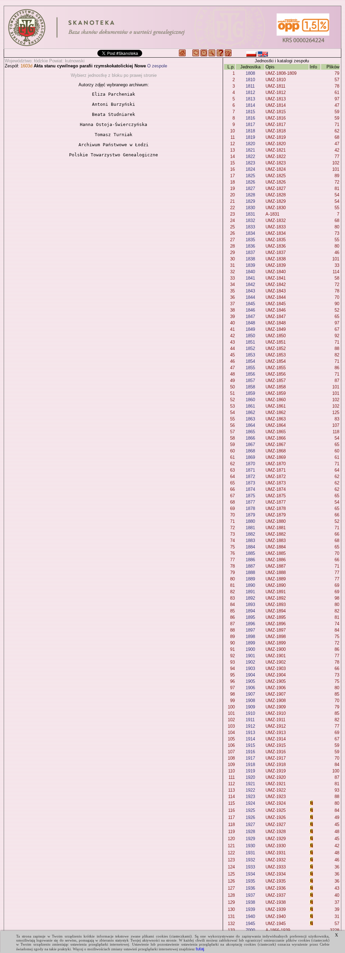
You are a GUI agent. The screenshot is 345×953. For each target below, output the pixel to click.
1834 (250, 233)
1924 (250, 803)
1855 (250, 367)
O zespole (157, 65)
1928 (250, 831)
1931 (250, 852)
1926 (250, 817)
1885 (250, 553)
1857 (250, 380)
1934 (250, 874)
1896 (250, 623)
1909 (250, 706)
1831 (250, 214)
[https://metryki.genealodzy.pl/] (172, 27)
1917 (250, 758)
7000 (250, 930)
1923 (250, 796)
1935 (250, 881)
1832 (250, 220)
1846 (250, 310)
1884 (250, 546)
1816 (250, 118)
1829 (250, 201)
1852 (250, 348)
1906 (250, 687)
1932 (250, 859)
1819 (250, 137)
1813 (250, 98)
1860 (250, 399)
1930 (250, 845)
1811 (250, 86)
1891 (250, 591)
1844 (250, 297)
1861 (250, 406)
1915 (250, 745)
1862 (250, 412)
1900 (250, 649)
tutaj (200, 948)
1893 (250, 604)
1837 (250, 252)
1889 (250, 578)
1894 (250, 610)
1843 (250, 290)
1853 (250, 354)
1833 (250, 226)
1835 (250, 239)
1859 (250, 393)
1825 (250, 175)
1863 (250, 418)
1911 (250, 719)
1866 (250, 438)
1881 (250, 527)
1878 (250, 508)
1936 (250, 888)
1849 (250, 329)
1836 (250, 246)
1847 (250, 316)
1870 (250, 463)
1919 (250, 770)
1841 (250, 278)
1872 (250, 476)
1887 (250, 566)
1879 (250, 514)
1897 (250, 630)
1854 (250, 361)
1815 (250, 111)
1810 (250, 79)
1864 (250, 425)
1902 (250, 662)
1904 (250, 674)
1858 (250, 386)
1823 (250, 162)
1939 (250, 909)
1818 (250, 130)
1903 (250, 668)
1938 (250, 902)
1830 (250, 207)
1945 (250, 923)
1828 (250, 194)
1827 (250, 188)
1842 (250, 284)
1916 (250, 751)
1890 (250, 585)
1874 (250, 489)
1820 (250, 143)
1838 (250, 258)
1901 (250, 655)
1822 (250, 156)
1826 (250, 182)
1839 (250, 265)
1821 (250, 150)
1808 (250, 73)
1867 (250, 444)
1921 (250, 783)
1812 (250, 92)
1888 (250, 572)
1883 (250, 540)
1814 (250, 105)
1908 (250, 700)
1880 (250, 521)
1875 (250, 495)
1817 (250, 124)
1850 (250, 335)
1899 (250, 642)
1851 (250, 342)
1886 (250, 559)
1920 (250, 777)
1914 (250, 738)
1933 (250, 866)
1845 (250, 303)
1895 (250, 617)
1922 (250, 790)
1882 (250, 534)
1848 (250, 322)
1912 (250, 726)
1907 (250, 694)
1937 (250, 895)
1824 (250, 169)
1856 (250, 374)
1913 (250, 732)
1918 (250, 764)
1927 (250, 824)
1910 (250, 713)
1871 (250, 470)
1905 (250, 681)
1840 (250, 271)
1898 (250, 636)
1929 (250, 838)
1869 (250, 457)
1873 (250, 482)
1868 (250, 450)
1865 (250, 431)
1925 (250, 810)
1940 (250, 916)
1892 (250, 598)
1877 (250, 502)
